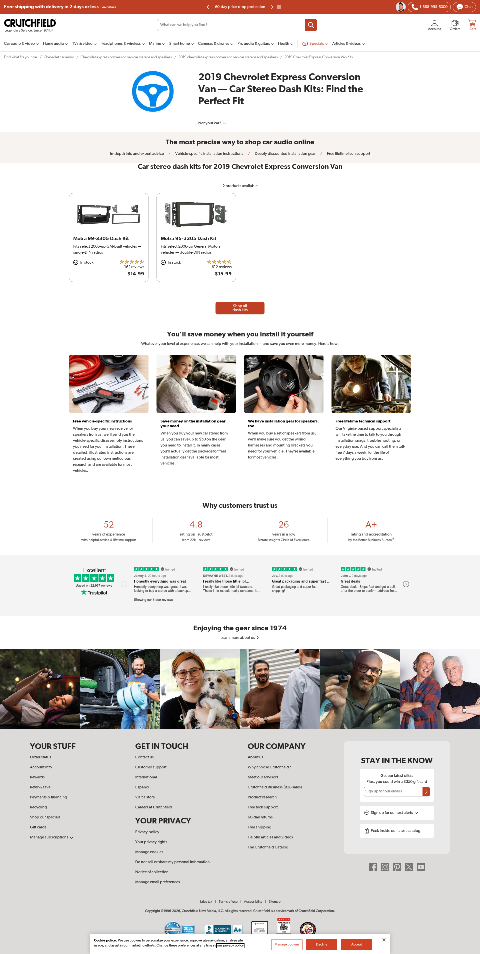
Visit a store (145, 797)
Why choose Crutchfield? (269, 767)
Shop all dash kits (240, 308)
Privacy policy (147, 832)
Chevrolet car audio (59, 57)
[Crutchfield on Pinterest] (397, 867)
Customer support (150, 767)
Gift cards (38, 827)
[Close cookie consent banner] (384, 940)
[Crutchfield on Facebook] (373, 867)
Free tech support (263, 807)
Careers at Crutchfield (153, 807)
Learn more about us (238, 638)
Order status (40, 757)
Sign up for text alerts (392, 813)
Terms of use (228, 901)
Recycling (38, 807)
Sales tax (206, 901)
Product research (262, 797)
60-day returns (240, 7)
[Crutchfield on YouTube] (421, 867)
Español (142, 787)
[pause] (279, 7)
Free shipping (60, 7)
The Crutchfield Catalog (268, 847)
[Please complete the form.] (426, 791)
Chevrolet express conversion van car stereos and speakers (126, 57)
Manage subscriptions (49, 837)
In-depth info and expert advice (137, 154)
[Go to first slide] (272, 7)
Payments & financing (48, 797)
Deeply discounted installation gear (285, 154)
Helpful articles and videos (270, 837)
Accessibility (253, 901)
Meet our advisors (263, 777)
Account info (41, 767)
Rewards (37, 777)
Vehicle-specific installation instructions (208, 154)
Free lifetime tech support (348, 154)
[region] (240, 689)
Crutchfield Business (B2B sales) (275, 787)
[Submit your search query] (311, 25)
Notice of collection (151, 872)
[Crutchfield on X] (409, 867)
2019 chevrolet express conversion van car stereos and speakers (228, 57)
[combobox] (237, 25)
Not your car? (210, 123)
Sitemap (274, 901)
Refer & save (40, 787)
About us (255, 757)
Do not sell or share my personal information (172, 862)
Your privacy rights (151, 842)
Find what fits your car (20, 57)
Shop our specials (45, 817)
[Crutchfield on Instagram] (385, 867)
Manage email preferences (157, 882)
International (146, 777)
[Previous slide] (208, 7)
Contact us (144, 757)
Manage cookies (149, 852)
